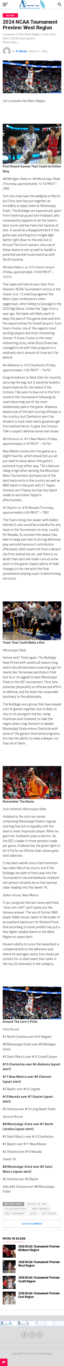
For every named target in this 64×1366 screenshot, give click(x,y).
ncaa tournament (15, 1213)
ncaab (33, 1213)
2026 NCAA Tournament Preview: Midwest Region (39, 1248)
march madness (40, 1208)
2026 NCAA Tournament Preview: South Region (39, 1279)
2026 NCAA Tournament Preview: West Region (39, 1263)
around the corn (37, 1204)
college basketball (16, 1208)
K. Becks (21, 51)
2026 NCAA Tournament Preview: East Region (39, 1295)
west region (49, 1213)
